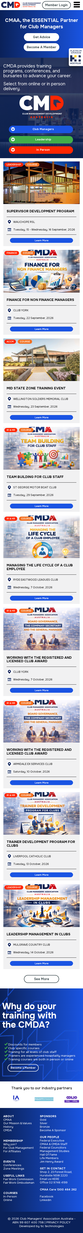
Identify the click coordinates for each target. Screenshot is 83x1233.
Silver (43, 1123)
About (8, 1116)
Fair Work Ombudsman (18, 1183)
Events (9, 1161)
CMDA (7, 1130)
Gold (43, 1120)
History (8, 1127)
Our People (49, 1137)
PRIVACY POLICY (58, 1222)
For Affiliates (12, 1151)
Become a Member (23, 1068)
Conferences (12, 1165)
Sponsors (48, 1116)
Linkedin (45, 1200)
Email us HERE (49, 1179)
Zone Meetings (13, 1168)
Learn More (41, 240)
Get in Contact (53, 1168)
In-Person (10, 1196)
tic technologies (52, 1226)
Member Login (56, 5)
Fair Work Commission (18, 1179)
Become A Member (41, 47)
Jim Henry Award (51, 1161)
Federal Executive (52, 1140)
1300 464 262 (67, 1189)
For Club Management (18, 1148)
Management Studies (54, 1151)
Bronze (45, 1127)
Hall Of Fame (48, 1154)
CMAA (7, 1120)
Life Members (49, 1158)
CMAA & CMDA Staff (53, 1144)
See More (41, 979)
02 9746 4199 (58, 1182)
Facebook (46, 1196)
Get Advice (41, 37)
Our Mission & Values (17, 1123)
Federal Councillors (53, 1147)
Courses (10, 1193)
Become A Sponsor (53, 1130)
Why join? (10, 1144)
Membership (13, 1141)
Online (7, 1200)
